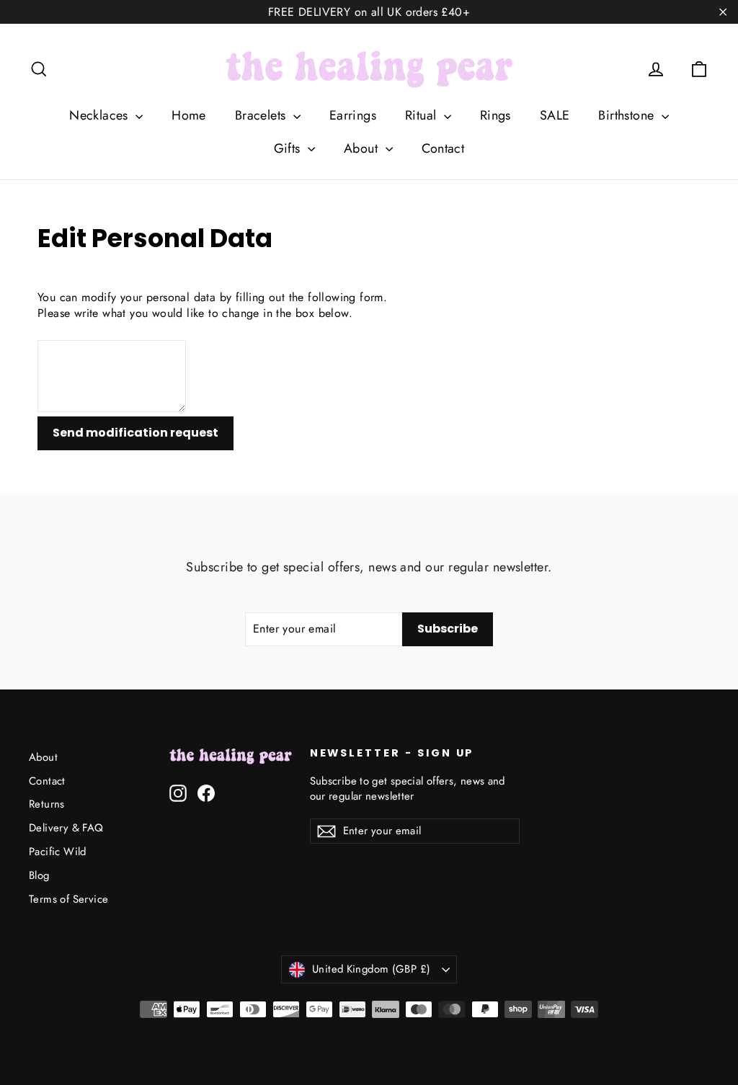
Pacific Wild (57, 851)
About (362, 148)
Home (189, 115)
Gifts (289, 148)
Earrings (352, 115)
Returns (47, 804)
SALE (555, 115)
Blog (39, 875)
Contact (443, 148)
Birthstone (627, 115)
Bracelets (262, 115)
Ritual (422, 115)
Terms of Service (68, 899)
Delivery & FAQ (66, 828)
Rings (495, 115)
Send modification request (135, 432)
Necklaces (100, 115)
